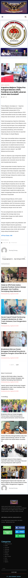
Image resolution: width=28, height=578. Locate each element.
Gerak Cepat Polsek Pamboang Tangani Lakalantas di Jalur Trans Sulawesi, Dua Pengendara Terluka (13, 320)
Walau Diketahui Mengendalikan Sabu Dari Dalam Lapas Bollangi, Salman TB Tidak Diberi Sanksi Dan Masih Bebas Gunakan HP (14, 438)
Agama (6, 561)
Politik (6, 545)
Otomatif (7, 547)
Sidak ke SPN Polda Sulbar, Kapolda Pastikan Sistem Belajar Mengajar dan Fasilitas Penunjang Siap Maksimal (13, 288)
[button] (2, 17)
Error (6, 558)
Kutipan (6, 553)
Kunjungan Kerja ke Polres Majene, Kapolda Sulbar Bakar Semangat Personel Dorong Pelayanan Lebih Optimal (13, 461)
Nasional (7, 85)
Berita (2, 85)
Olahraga (7, 549)
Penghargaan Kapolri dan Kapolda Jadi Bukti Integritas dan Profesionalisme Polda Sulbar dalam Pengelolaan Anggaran (14, 482)
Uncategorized (8, 543)
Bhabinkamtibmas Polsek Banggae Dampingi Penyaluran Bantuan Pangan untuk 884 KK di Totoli (13, 352)
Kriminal (7, 554)
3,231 (17, 365)
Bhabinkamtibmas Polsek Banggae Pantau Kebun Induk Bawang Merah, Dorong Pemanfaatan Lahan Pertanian (12, 416)
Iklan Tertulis (8, 556)
